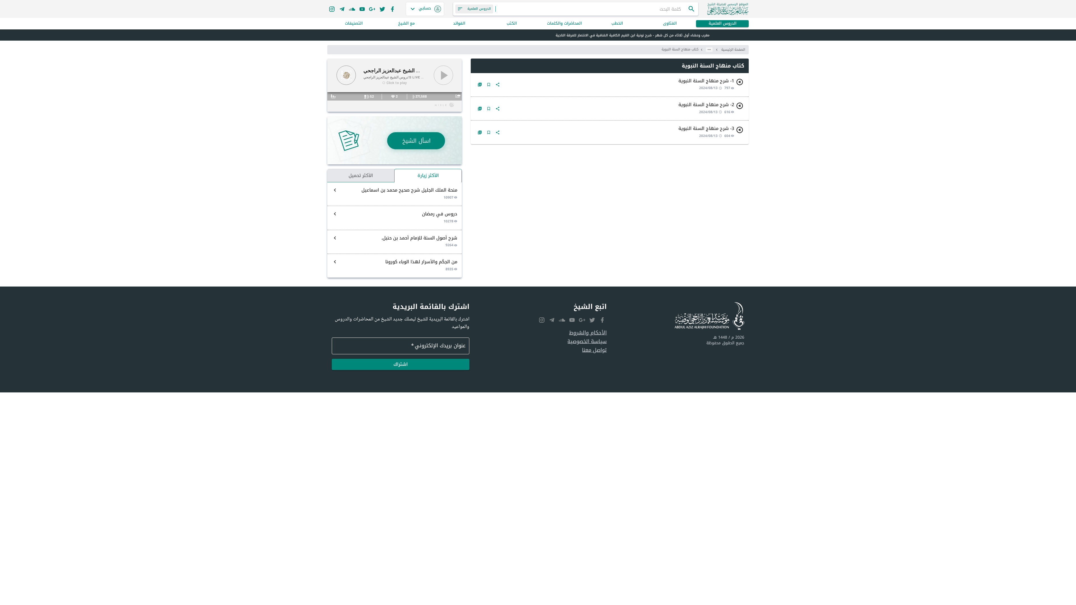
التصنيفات (354, 23)
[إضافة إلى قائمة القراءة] (479, 84)
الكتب (512, 23)
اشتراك (400, 364)
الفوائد (459, 23)
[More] (497, 84)
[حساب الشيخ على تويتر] (382, 8)
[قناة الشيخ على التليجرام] (341, 8)
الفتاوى (670, 23)
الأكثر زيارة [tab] (428, 175)
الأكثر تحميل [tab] (361, 175)
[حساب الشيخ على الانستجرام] (331, 8)
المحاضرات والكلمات (564, 23)
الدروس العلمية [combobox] (479, 9)
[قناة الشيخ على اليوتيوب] (362, 8)
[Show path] (709, 49)
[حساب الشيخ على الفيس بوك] (392, 8)
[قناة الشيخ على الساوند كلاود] (351, 8)
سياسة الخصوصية (587, 341)
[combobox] (591, 9)
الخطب (617, 23)
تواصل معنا (594, 350)
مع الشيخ (406, 23)
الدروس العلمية (722, 23)
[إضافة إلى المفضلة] (488, 84)
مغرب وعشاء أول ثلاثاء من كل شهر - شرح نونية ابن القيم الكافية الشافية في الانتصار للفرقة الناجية (632, 35)
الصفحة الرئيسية (733, 49)
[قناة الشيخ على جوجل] (372, 8)
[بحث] (691, 9)
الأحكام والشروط (588, 333)
